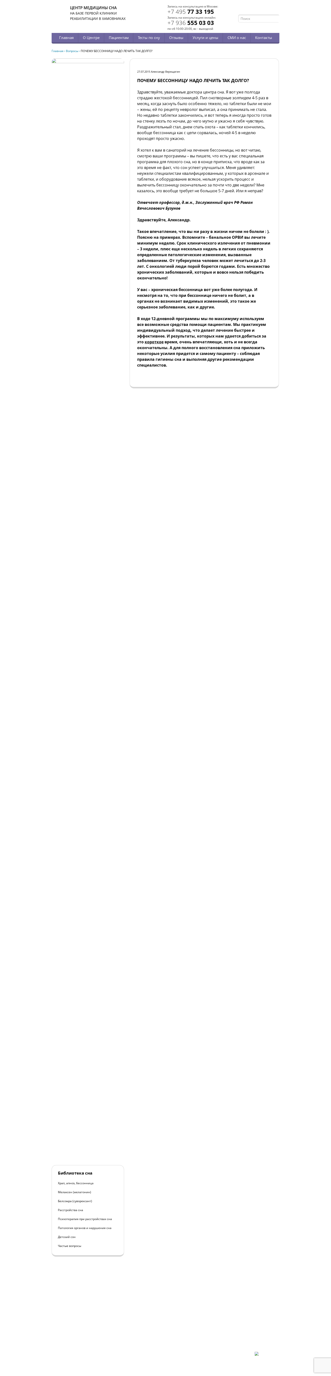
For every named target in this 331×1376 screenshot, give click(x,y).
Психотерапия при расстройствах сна (85, 1219)
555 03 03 (190, 23)
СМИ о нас (237, 37)
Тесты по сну (149, 37)
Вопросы (72, 51)
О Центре (91, 37)
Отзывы (176, 37)
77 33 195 (190, 11)
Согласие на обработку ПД (87, 1343)
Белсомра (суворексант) (75, 1201)
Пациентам (119, 37)
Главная (66, 37)
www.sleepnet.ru (84, 1327)
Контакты (263, 37)
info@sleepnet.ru (81, 1331)
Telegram (270, 9)
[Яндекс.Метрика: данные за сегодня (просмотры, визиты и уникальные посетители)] (267, 1356)
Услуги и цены (205, 37)
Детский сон (67, 1237)
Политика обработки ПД (86, 1339)
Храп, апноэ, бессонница (76, 1183)
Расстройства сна (70, 1210)
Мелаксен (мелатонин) (74, 1192)
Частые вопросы (69, 1246)
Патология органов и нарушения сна (84, 1228)
